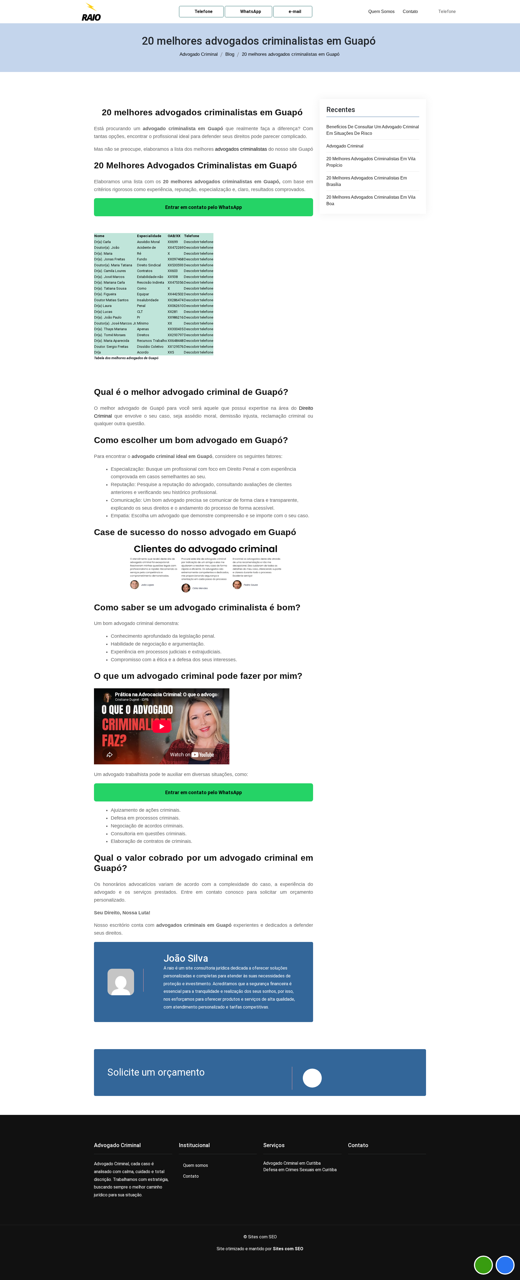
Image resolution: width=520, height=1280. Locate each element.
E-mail (294, 11)
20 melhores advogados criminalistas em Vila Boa (370, 200)
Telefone (203, 11)
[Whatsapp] (483, 1265)
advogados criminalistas (241, 149)
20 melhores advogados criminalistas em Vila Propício (370, 162)
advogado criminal (344, 146)
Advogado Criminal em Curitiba (292, 1163)
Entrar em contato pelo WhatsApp (203, 207)
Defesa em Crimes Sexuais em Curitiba (300, 1169)
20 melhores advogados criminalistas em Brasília (366, 181)
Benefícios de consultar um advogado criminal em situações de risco (372, 130)
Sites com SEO (288, 1248)
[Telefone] (505, 1265)
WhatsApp (250, 11)
